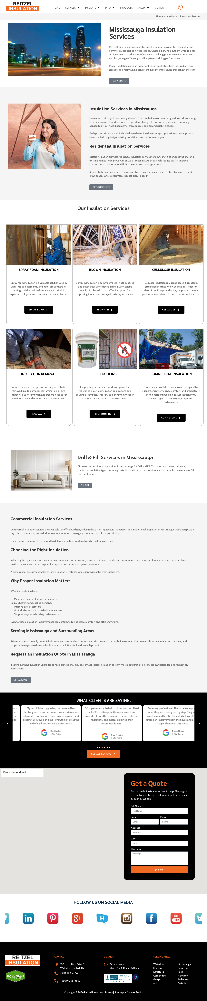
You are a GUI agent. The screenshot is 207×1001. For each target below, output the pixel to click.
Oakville (182, 983)
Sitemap (119, 992)
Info (108, 7)
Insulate (90, 7)
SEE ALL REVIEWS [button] (101, 753)
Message (136, 849)
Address (135, 827)
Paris (180, 971)
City (133, 838)
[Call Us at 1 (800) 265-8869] (180, 7)
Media (141, 7)
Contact (160, 7)
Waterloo (158, 964)
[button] (38, 310)
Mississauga (184, 964)
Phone (163, 817)
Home (56, 7)
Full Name (136, 806)
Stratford (158, 971)
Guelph (157, 979)
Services (70, 7)
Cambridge (159, 975)
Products (126, 7)
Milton (156, 983)
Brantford (183, 968)
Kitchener (158, 968)
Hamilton (183, 975)
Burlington (183, 979)
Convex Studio (135, 992)
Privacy (109, 992)
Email (134, 817)
